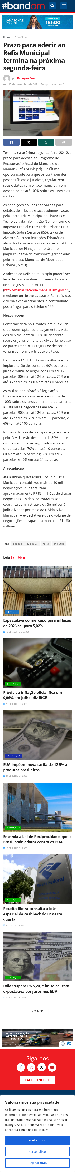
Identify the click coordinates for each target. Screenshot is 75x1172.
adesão (17, 543)
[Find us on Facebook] (21, 1067)
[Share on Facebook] (11, 142)
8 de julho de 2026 (15, 925)
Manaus (32, 543)
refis (46, 543)
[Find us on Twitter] (42, 1067)
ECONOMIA (20, 37)
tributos (59, 543)
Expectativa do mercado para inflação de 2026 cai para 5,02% (37, 623)
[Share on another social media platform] (63, 142)
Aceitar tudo (37, 1140)
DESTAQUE (13, 683)
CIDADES (11, 611)
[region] (37, 1133)
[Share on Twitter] (29, 142)
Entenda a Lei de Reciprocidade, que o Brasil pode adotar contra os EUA (37, 839)
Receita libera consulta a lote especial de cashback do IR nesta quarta (32, 914)
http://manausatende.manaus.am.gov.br (36, 290)
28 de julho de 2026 (16, 703)
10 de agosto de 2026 (17, 631)
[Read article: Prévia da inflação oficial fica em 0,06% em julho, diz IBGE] (37, 663)
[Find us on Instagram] (31, 1067)
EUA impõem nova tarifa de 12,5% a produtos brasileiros (35, 767)
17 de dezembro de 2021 (24, 84)
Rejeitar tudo (38, 1163)
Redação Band (26, 78)
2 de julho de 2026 (15, 997)
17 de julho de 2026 (16, 847)
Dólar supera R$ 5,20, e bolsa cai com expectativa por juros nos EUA (36, 988)
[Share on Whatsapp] (46, 142)
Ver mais (38, 1011)
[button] (52, 5)
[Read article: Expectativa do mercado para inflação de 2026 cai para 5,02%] (37, 591)
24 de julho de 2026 (16, 775)
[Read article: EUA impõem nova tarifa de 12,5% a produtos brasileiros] (37, 735)
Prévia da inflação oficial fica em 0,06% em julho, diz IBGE (32, 695)
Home (6, 37)
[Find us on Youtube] (52, 1067)
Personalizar (37, 1152)
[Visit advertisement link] (37, 22)
